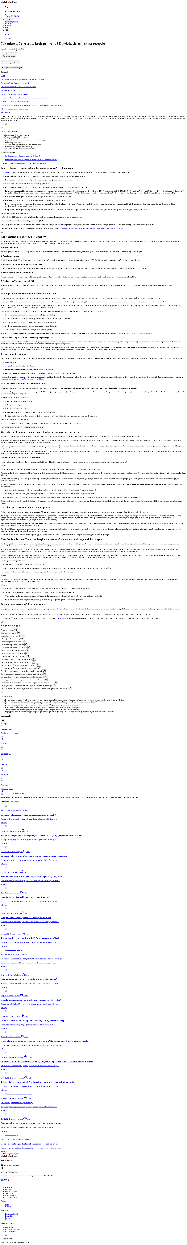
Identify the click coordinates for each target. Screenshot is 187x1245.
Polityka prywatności (12, 1229)
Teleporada (9, 1193)
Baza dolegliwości (11, 22)
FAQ (7, 1205)
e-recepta (8, 38)
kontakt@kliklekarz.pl (11, 1165)
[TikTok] (8, 1180)
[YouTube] (6, 1180)
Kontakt (8, 25)
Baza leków (9, 24)
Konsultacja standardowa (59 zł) (33, 221)
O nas (7, 1220)
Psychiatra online (11, 1191)
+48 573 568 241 (14, 16)
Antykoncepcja (10, 1195)
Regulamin (9, 1227)
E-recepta (8, 1187)
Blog (7, 27)
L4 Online (8, 1189)
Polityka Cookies (11, 1231)
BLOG (7, 34)
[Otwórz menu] (7, 30)
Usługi (8, 19)
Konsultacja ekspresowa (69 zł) (11, 221)
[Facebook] (2, 1180)
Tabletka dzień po (11, 1197)
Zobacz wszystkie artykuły (10, 1154)
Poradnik (8, 1218)
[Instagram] (4, 1180)
